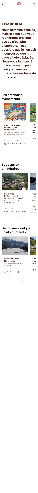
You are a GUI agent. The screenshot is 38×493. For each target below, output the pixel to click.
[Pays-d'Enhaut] (19, 4)
